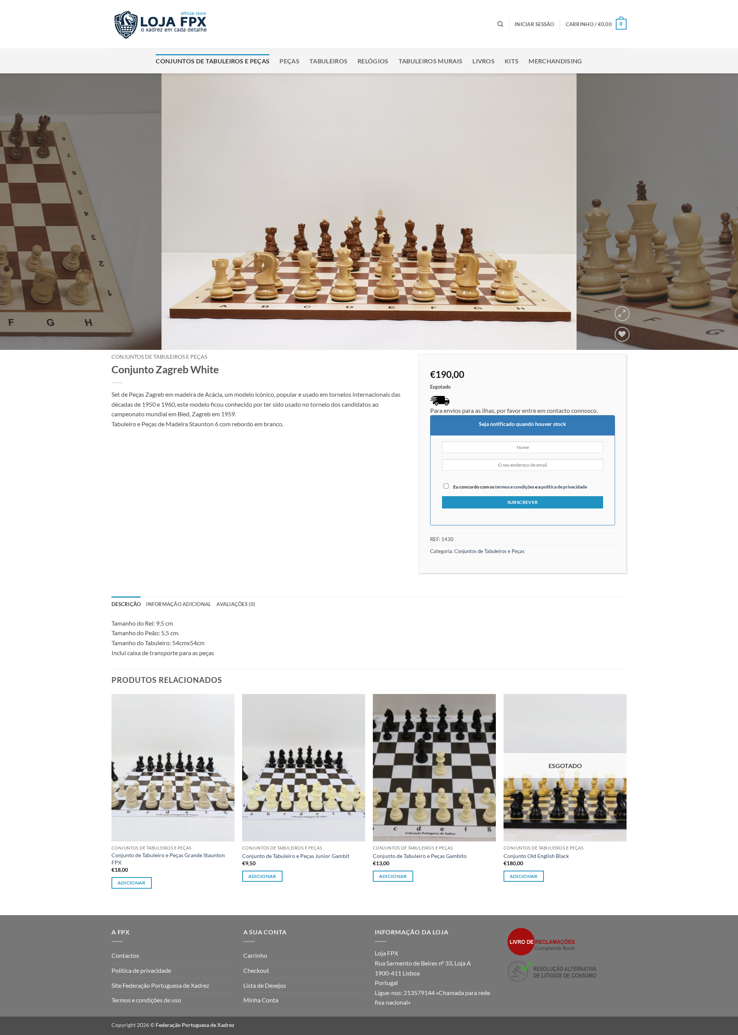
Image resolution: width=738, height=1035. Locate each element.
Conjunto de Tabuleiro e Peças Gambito (420, 856)
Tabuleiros (328, 61)
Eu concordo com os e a (519, 486)
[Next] (713, 211)
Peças (289, 61)
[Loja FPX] (162, 24)
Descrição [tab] (126, 604)
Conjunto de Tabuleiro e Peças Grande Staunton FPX (168, 859)
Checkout (256, 970)
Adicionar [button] (262, 876)
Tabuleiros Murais (430, 61)
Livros (483, 61)
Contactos (125, 955)
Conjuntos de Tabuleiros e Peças (212, 61)
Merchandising (555, 61)
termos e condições (514, 486)
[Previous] (25, 211)
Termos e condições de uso (146, 1000)
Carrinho (255, 955)
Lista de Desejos (264, 985)
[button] (534, 24)
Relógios (373, 61)
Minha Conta (260, 1000)
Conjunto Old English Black (536, 856)
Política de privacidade (141, 970)
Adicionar (132, 882)
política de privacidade (564, 486)
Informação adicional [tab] (178, 604)
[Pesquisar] (500, 24)
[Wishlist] (622, 334)
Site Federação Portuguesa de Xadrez (160, 985)
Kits (512, 61)
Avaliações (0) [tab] (235, 604)
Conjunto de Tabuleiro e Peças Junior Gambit (295, 856)
